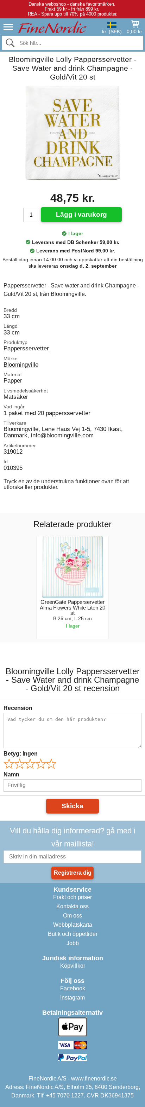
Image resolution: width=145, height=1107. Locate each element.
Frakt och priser (72, 897)
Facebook (72, 988)
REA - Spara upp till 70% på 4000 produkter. (73, 14)
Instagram (72, 998)
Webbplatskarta (72, 925)
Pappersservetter (26, 348)
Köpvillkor (72, 966)
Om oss (72, 916)
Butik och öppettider (72, 934)
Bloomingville (21, 364)
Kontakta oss (72, 906)
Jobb (73, 943)
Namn (11, 774)
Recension (18, 708)
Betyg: (21, 754)
